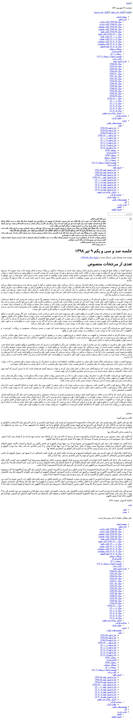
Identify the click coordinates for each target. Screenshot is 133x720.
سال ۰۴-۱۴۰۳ (115, 108)
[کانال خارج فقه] (118, 12)
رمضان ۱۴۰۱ (116, 54)
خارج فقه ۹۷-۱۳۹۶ (108, 128)
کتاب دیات (117, 59)
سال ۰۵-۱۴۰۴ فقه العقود (111, 46)
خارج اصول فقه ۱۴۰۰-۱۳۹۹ (104, 177)
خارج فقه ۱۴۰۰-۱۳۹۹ (107, 135)
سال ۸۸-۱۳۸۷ (115, 69)
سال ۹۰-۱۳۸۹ (115, 74)
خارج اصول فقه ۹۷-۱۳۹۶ (105, 170)
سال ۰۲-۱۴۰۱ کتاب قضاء (111, 39)
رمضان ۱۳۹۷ (110, 150)
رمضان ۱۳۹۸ (110, 155)
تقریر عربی (122, 204)
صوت (124, 120)
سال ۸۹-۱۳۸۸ (115, 71)
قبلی (125, 509)
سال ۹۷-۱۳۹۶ (115, 91)
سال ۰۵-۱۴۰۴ (115, 111)
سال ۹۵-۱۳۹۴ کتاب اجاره (111, 22)
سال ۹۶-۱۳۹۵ (115, 88)
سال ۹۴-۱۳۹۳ (115, 83)
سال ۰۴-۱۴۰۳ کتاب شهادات (110, 44)
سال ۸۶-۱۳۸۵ (115, 64)
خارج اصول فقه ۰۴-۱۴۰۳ (105, 187)
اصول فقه (117, 167)
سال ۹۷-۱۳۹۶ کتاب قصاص (110, 27)
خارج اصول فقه (120, 61)
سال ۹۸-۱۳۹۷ (115, 93)
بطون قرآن (117, 118)
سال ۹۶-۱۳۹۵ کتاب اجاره (111, 24)
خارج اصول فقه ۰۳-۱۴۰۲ (105, 185)
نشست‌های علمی (114, 123)
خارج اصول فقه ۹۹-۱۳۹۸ (105, 175)
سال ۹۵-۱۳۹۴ (115, 86)
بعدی (124, 512)
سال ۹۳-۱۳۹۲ (115, 81)
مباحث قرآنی (121, 115)
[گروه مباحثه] (129, 12)
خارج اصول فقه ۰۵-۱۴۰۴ (105, 190)
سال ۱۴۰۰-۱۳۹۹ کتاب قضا (110, 34)
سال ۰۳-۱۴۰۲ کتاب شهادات (110, 41)
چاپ (130, 505)
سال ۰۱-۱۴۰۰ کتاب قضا (111, 36)
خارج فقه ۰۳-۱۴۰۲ (108, 143)
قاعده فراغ (117, 51)
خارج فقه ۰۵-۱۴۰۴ (108, 148)
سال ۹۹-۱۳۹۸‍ (115, 96)
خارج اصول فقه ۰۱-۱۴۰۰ (105, 180)
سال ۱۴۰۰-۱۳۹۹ (114, 98)
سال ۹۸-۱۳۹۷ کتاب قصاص (110, 29)
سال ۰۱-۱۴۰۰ (115, 101)
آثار (125, 202)
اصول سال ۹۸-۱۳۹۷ (89, 257)
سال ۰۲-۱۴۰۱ (115, 103)
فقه (120, 125)
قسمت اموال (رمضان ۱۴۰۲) (109, 56)
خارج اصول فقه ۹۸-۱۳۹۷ (105, 172)
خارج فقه (123, 19)
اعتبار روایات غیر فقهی (112, 113)
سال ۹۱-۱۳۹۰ (115, 76)
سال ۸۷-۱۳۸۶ (115, 66)
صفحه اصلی (121, 17)
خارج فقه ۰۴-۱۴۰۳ (108, 145)
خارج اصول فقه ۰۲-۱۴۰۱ (105, 182)
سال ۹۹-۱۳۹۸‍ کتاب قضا (111, 32)
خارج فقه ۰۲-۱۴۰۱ (108, 140)
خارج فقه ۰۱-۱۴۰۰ (108, 138)
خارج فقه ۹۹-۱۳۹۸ (108, 133)
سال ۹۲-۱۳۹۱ (115, 78)
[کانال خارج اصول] (102, 12)
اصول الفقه (117, 209)
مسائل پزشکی (115, 49)
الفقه (119, 207)
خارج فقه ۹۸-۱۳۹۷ (108, 130)
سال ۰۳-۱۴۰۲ (115, 106)
